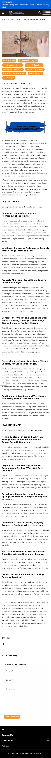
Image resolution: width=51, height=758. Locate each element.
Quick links (8, 740)
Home (4, 19)
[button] (3, 12)
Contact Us (7, 735)
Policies (5, 746)
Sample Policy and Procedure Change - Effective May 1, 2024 (25, 6)
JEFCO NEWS (15, 19)
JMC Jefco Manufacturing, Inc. (29, 753)
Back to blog (11, 656)
